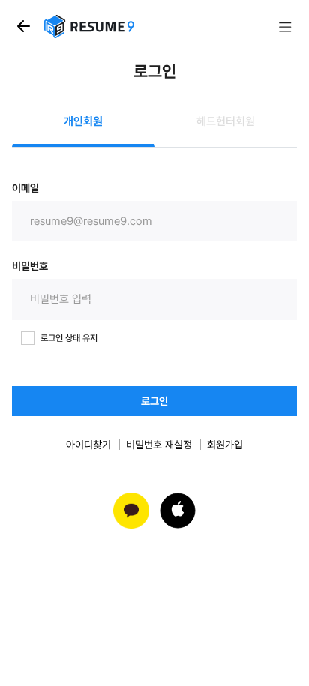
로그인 (154, 401)
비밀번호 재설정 (159, 445)
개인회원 (83, 121)
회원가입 (225, 445)
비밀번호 (30, 266)
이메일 (25, 188)
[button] (178, 511)
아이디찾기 (88, 445)
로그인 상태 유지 (69, 338)
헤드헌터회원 (225, 121)
